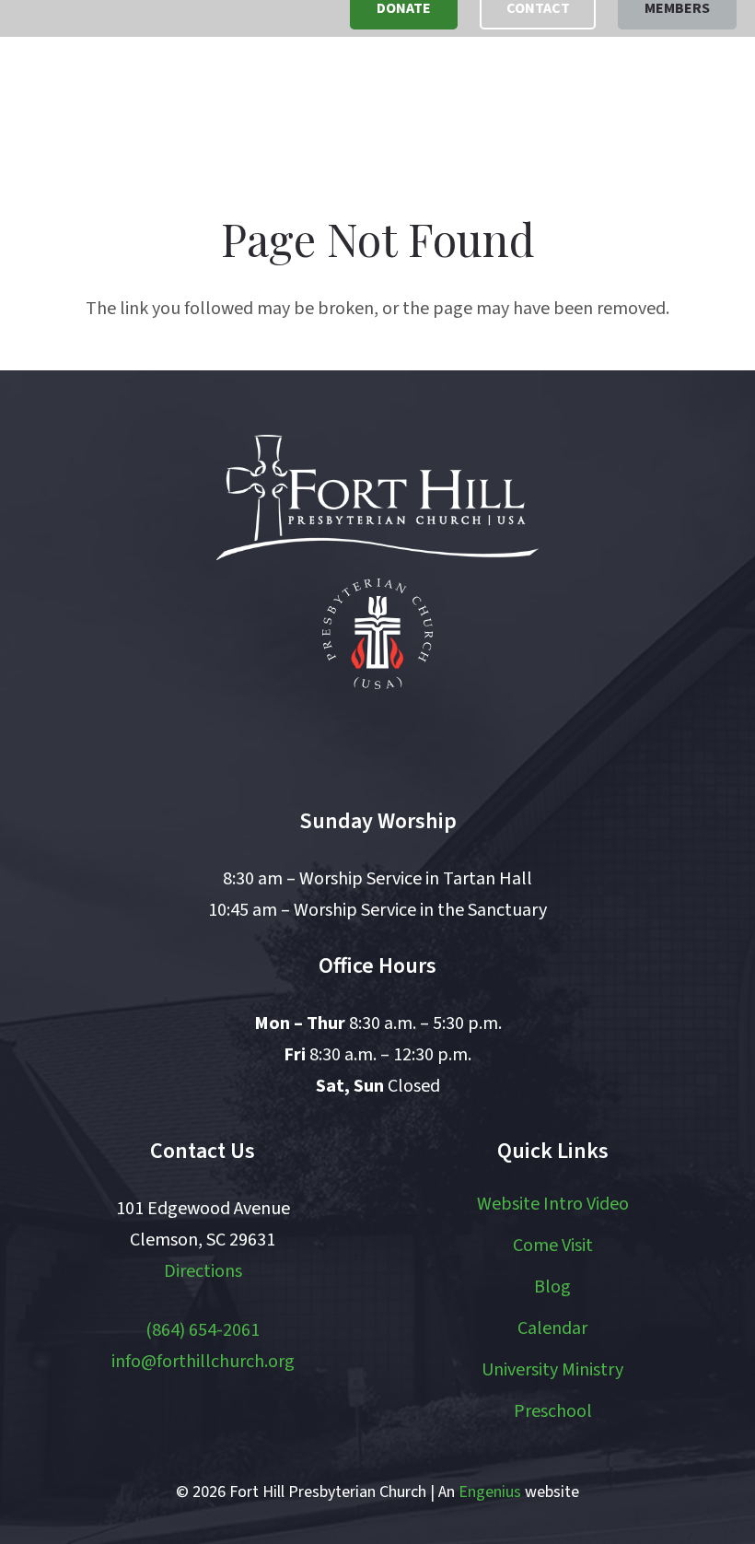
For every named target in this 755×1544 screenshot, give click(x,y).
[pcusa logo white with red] (377, 634)
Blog (552, 1287)
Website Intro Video (553, 1204)
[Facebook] (297, 740)
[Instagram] (457, 740)
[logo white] (377, 497)
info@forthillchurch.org (203, 1361)
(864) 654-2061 (202, 1330)
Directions (203, 1271)
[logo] (113, 101)
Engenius (490, 1491)
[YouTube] (377, 740)
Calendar (552, 1328)
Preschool (553, 1411)
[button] (647, 101)
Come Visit (553, 1245)
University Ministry (552, 1370)
